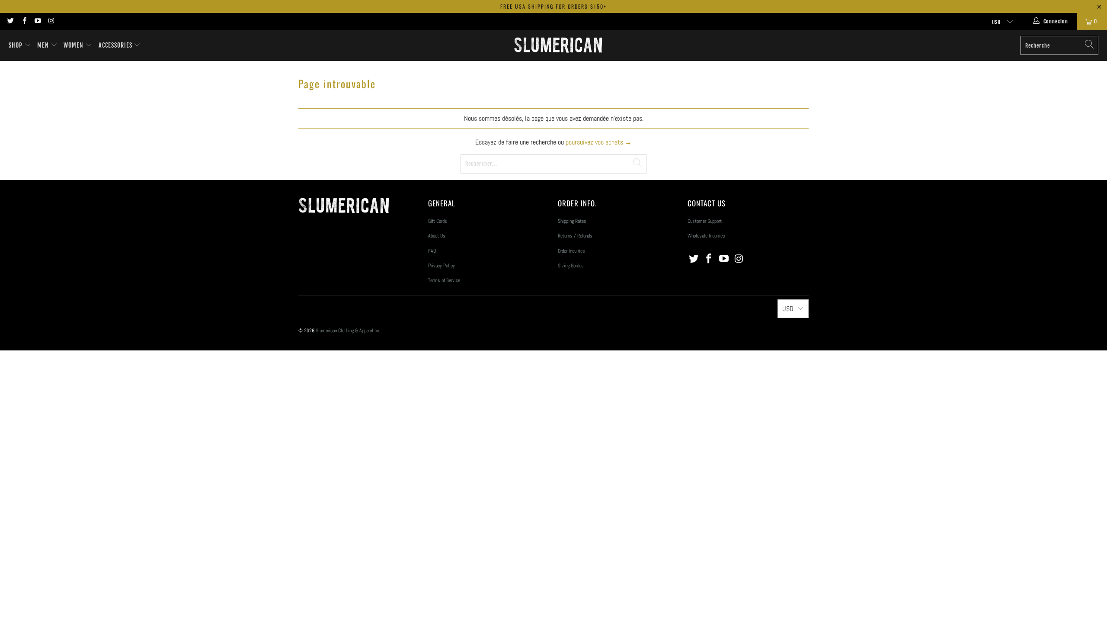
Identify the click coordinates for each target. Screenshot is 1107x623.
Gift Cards (437, 221)
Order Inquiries (571, 250)
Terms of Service (444, 280)
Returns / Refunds (575, 235)
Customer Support (705, 221)
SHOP (15, 45)
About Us (436, 235)
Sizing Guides (571, 265)
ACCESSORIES (116, 45)
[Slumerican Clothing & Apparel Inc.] (558, 45)
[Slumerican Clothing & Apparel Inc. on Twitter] (10, 21)
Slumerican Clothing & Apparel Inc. (348, 330)
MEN (44, 45)
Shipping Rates (572, 221)
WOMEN (74, 45)
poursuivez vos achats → (599, 142)
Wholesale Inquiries (706, 235)
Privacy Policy (441, 265)
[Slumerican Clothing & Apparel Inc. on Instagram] (50, 21)
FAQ (432, 250)
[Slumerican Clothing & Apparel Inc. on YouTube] (37, 21)
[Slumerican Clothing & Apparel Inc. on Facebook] (23, 21)
